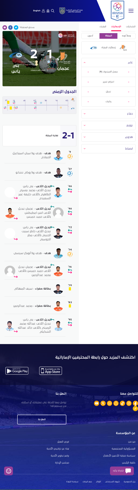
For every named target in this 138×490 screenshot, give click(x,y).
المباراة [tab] (108, 36)
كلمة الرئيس (128, 463)
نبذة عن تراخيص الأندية (58, 449)
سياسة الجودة (72, 482)
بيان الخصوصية (129, 482)
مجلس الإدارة (62, 463)
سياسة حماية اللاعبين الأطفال (119, 456)
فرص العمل (63, 442)
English (36, 11)
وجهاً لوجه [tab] (126, 36)
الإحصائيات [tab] (116, 27)
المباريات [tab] (103, 27)
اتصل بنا (41, 419)
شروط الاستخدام (112, 482)
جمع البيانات (87, 482)
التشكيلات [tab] (130, 27)
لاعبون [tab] (90, 36)
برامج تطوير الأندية (60, 456)
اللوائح (98, 482)
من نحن (131, 442)
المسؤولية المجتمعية (123, 449)
